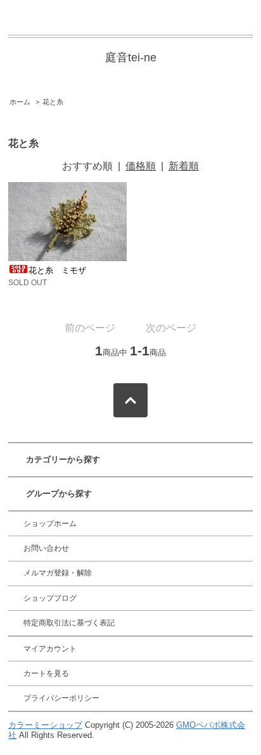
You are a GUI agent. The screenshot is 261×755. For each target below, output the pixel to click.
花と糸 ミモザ (57, 270)
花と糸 (52, 102)
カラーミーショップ (45, 725)
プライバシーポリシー (61, 698)
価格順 (140, 166)
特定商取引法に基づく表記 (69, 622)
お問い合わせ (46, 548)
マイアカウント (50, 648)
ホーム (20, 102)
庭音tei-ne (130, 57)
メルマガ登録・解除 (57, 572)
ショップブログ (50, 598)
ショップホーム (50, 523)
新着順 (184, 166)
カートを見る (46, 673)
